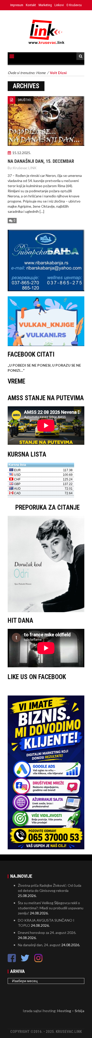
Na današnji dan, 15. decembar (41, 161)
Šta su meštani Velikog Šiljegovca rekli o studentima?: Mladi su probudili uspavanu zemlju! (50, 908)
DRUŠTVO (24, 100)
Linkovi (59, 5)
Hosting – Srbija (70, 1011)
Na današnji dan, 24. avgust (39, 945)
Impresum (16, 5)
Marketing (45, 5)
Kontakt (31, 5)
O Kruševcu (74, 5)
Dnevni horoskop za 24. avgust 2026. (47, 932)
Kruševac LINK (25, 168)
